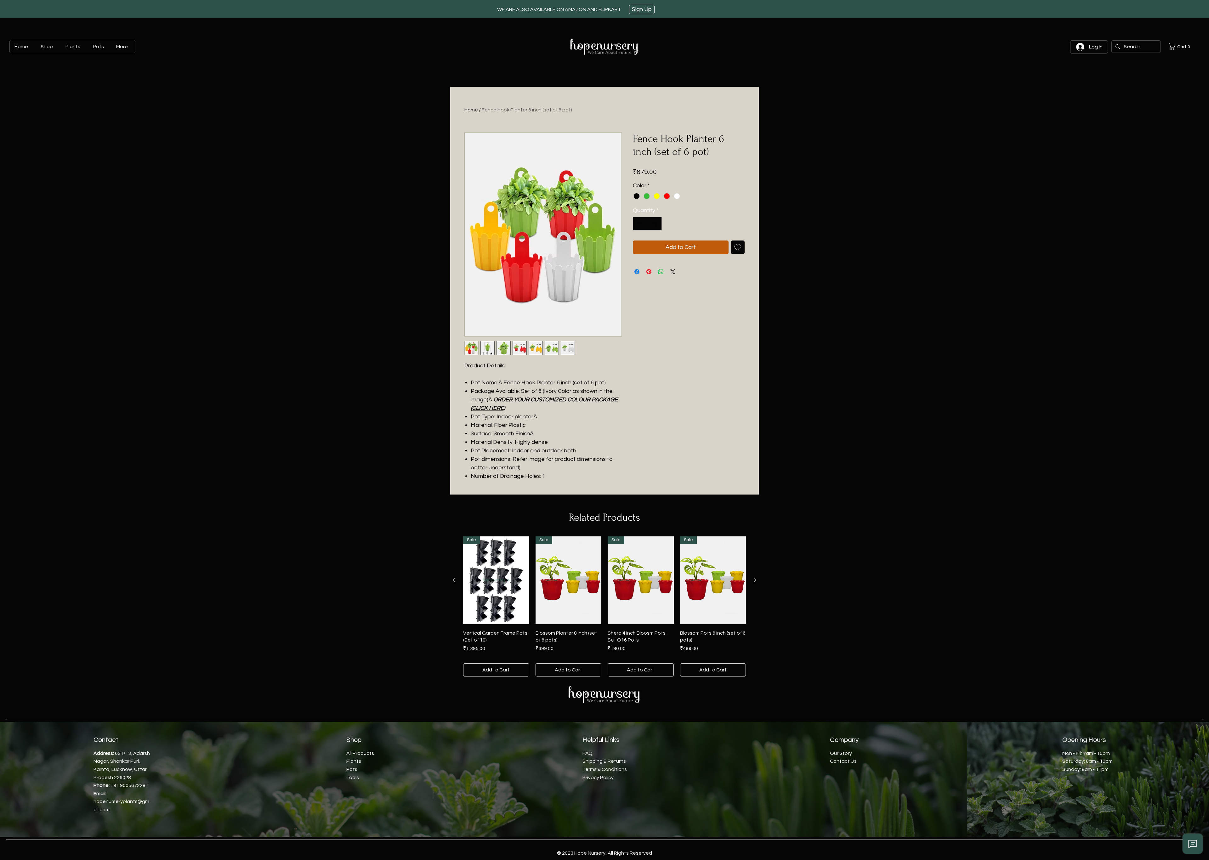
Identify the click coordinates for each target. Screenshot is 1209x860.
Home (471, 109)
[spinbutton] (647, 223)
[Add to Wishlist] (738, 247)
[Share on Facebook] (637, 271)
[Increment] (656, 223)
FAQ (587, 753)
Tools (352, 777)
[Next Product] (755, 580)
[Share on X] (673, 271)
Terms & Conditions (604, 769)
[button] (1181, 46)
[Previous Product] (454, 580)
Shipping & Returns (604, 761)
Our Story (841, 753)
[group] (604, 606)
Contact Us (843, 761)
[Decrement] (639, 223)
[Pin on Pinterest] (649, 271)
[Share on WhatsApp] (661, 271)
